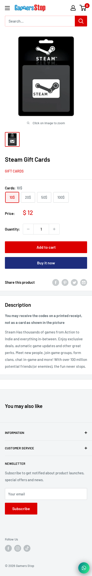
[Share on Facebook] (55, 282)
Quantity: (12, 229)
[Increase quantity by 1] (54, 229)
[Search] (81, 21)
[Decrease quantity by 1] (28, 229)
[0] (83, 8)
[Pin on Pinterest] (65, 282)
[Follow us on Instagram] (17, 548)
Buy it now (46, 262)
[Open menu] (7, 8)
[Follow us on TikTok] (27, 548)
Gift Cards (14, 171)
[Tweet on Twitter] (74, 282)
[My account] (73, 8)
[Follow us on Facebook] (8, 548)
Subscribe (21, 508)
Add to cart (46, 247)
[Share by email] (83, 282)
